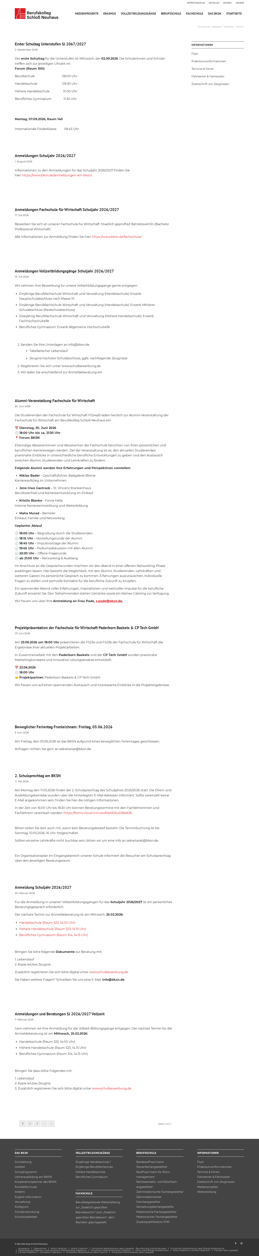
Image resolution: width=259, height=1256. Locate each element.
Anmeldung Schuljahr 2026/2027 (43, 887)
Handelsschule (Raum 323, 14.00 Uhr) (47, 922)
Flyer (195, 53)
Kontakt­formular (26, 1187)
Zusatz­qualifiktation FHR (152, 1222)
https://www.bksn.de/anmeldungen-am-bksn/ (57, 175)
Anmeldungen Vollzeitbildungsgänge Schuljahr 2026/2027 (64, 271)
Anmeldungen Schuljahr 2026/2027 (45, 155)
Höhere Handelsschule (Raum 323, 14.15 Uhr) (52, 929)
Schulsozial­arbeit (26, 1217)
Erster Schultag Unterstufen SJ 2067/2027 (50, 44)
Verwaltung (22, 1202)
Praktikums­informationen (214, 1167)
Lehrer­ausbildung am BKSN (33, 1177)
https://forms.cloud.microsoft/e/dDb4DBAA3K (98, 813)
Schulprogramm (26, 1172)
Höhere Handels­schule (90, 1172)
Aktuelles (214, 3)
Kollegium (22, 1207)
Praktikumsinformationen (209, 61)
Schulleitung (23, 1162)
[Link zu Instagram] (241, 1243)
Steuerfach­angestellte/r (151, 1167)
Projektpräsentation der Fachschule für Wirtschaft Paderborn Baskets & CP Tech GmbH (87, 627)
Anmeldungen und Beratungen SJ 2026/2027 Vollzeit (59, 1013)
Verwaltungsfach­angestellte (154, 1207)
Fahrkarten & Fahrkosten (208, 76)
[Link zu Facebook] (236, 1243)
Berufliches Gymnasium (92, 1177)
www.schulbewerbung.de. (109, 972)
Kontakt (227, 3)
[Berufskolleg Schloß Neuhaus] (37, 13)
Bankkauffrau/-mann (150, 1162)
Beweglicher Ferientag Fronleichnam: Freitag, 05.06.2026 (63, 726)
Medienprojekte (207, 1187)
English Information (28, 1197)
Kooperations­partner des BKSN (35, 1182)
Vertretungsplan (196, 3)
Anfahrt (240, 3)
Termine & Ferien (203, 69)
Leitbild (20, 1167)
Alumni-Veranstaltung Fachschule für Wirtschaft (55, 400)
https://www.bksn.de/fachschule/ (117, 237)
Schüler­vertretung (27, 1212)
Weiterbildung (206, 1192)
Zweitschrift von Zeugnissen (210, 84)
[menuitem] (196, 3)
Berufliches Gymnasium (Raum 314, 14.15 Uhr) (53, 935)
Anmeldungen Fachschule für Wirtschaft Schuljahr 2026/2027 (67, 209)
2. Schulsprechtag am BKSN (38, 775)
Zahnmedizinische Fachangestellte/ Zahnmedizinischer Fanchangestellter (159, 1197)
